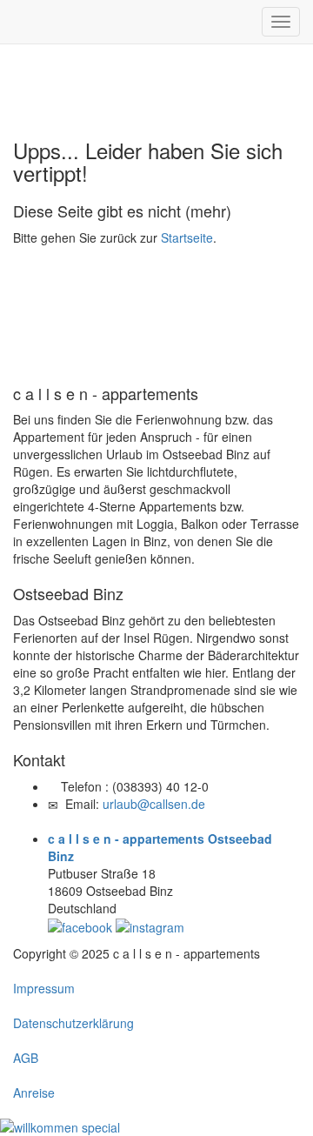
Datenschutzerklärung (73, 1023)
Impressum (44, 988)
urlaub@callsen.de (154, 803)
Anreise (34, 1092)
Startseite (187, 237)
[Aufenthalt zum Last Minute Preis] (60, 1125)
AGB (25, 1057)
